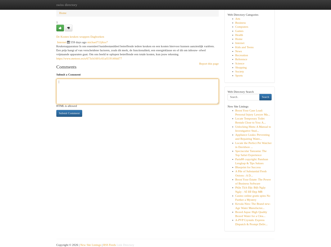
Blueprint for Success (248, 167)
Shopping (241, 67)
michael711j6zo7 (97, 42)
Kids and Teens (244, 47)
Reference (241, 59)
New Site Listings (90, 244)
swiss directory (66, 5)
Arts (237, 18)
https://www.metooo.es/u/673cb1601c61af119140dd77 (89, 58)
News (238, 51)
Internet (61, 42)
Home (62, 13)
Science (239, 63)
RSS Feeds (109, 244)
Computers (241, 26)
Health (239, 35)
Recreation (241, 55)
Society (239, 71)
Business (240, 22)
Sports (239, 75)
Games (239, 30)
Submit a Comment (68, 74)
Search (265, 97)
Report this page (209, 63)
